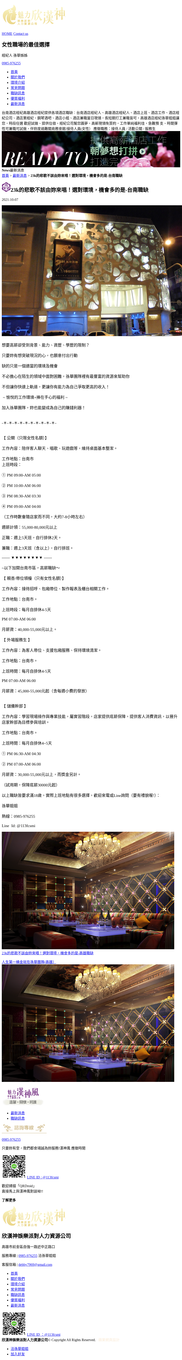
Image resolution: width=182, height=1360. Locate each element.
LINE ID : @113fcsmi (43, 1177)
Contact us (20, 34)
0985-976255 (11, 63)
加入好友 (18, 1354)
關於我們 (18, 77)
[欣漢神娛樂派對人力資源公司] (34, 23)
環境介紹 (18, 82)
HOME (7, 34)
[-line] (14, 1177)
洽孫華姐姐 (19, 1349)
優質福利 (18, 98)
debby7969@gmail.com (35, 1264)
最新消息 (18, 104)
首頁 (14, 72)
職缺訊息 (18, 93)
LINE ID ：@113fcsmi (43, 1334)
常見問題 (18, 88)
